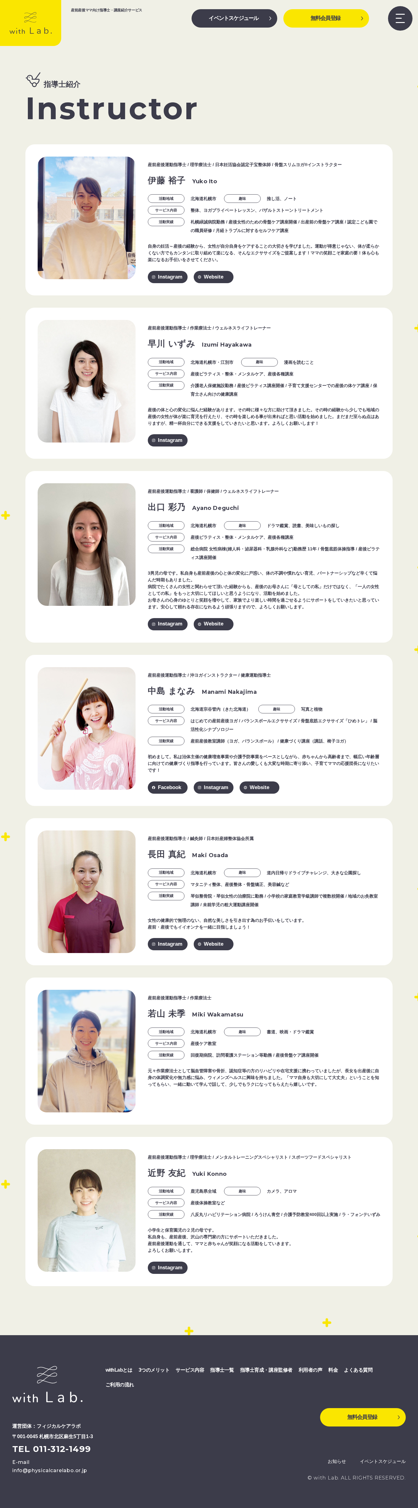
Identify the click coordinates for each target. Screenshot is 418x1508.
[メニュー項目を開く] (400, 18)
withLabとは (119, 1370)
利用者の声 (311, 1370)
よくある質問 (358, 1370)
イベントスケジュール (233, 18)
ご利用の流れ (120, 1384)
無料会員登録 (325, 18)
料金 (333, 1370)
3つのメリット (154, 1370)
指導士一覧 (222, 1370)
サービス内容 (190, 1370)
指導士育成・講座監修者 (266, 1370)
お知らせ (337, 1461)
